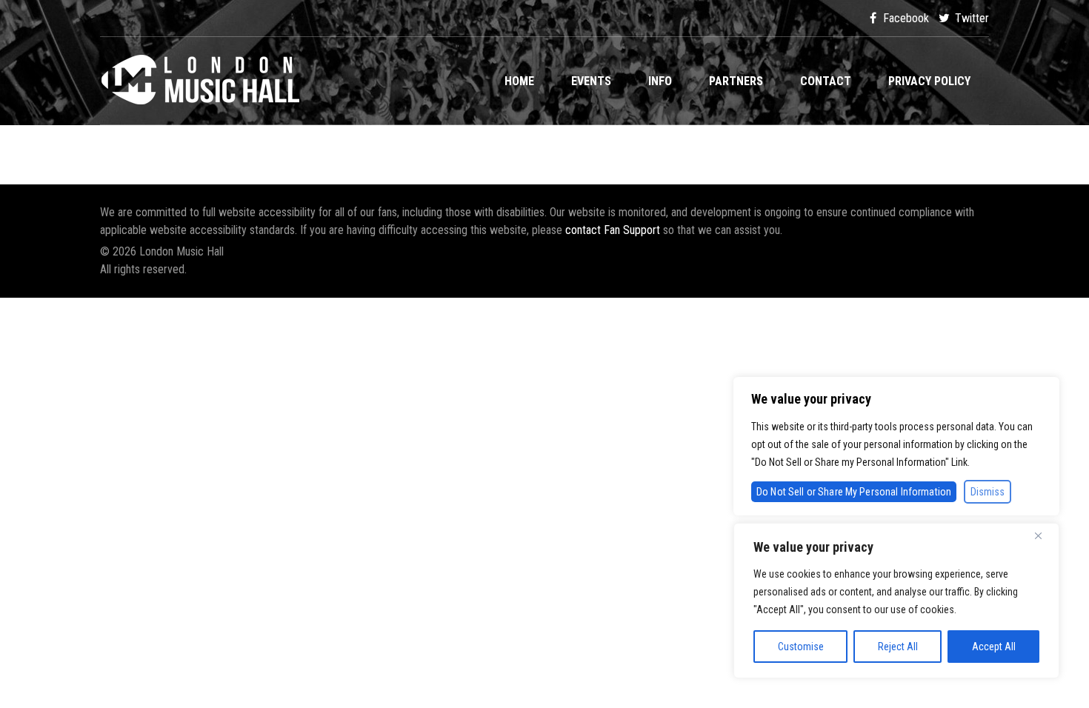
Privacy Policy (929, 81)
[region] (896, 600)
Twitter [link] (970, 18)
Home (519, 81)
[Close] (1044, 535)
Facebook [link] (904, 18)
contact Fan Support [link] (614, 230)
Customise (801, 646)
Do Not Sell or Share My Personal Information (853, 492)
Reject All (898, 646)
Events (591, 81)
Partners (736, 81)
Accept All (994, 646)
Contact (825, 81)
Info (660, 81)
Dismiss (987, 492)
